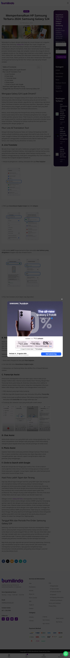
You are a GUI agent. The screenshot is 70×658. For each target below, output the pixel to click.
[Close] (62, 299)
